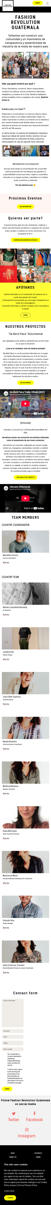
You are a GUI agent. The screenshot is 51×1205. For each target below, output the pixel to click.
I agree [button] (10, 1198)
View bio (6, 562)
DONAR (25, 315)
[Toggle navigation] (46, 3)
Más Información (25, 206)
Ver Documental (25, 383)
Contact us (12, 1157)
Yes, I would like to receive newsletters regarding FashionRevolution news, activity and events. (14, 1059)
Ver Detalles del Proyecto (26, 477)
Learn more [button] (9, 1191)
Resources (38, 1153)
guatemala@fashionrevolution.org (26, 240)
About (13, 1153)
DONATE (37, 3)
